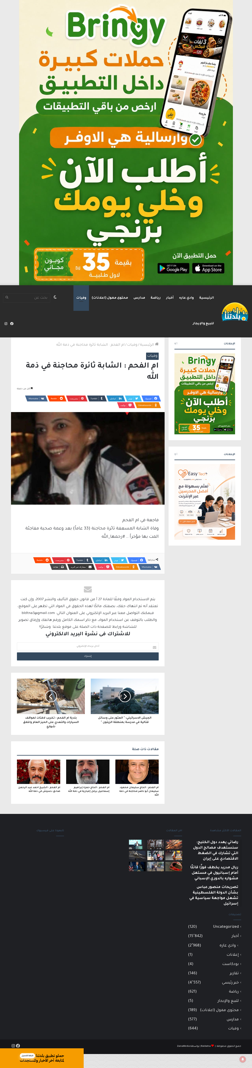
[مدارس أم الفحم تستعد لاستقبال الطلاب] (155, 866)
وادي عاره (186, 298)
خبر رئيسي (230, 983)
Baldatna (206, 1046)
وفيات (81, 298)
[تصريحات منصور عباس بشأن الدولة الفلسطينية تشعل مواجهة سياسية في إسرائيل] (137, 844)
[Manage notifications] (243, 1059)
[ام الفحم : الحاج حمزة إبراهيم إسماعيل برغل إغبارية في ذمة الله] (87, 772)
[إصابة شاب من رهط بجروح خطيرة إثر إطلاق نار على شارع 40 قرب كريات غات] (173, 866)
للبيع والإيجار (203, 323)
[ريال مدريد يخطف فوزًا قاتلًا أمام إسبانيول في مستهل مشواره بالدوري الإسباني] (155, 844)
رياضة (156, 298)
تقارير (234, 973)
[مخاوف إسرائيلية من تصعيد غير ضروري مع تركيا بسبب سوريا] (137, 855)
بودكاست (230, 964)
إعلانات (233, 955)
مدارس (139, 298)
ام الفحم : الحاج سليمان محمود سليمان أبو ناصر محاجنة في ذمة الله (139, 791)
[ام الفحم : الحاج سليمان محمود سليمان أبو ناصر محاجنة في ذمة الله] (137, 772)
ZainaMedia (183, 1046)
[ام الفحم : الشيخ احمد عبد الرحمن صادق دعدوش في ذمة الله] (38, 772)
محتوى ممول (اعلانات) (110, 298)
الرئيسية (206, 298)
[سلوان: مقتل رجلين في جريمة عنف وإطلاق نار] (173, 855)
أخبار (170, 298)
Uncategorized (226, 927)
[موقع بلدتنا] (235, 311)
